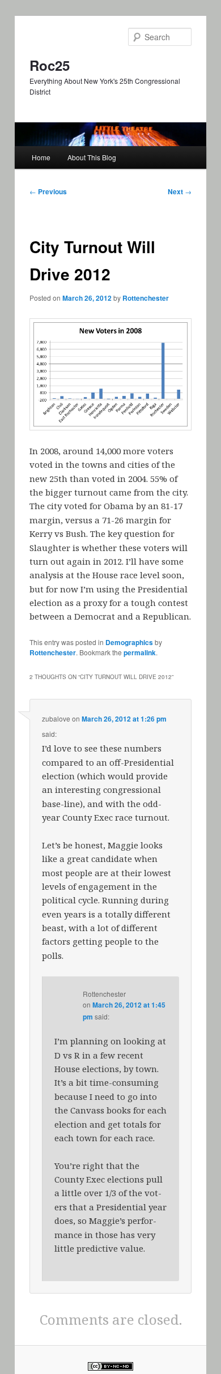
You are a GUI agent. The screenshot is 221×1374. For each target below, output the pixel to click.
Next (180, 191)
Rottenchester (145, 298)
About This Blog (91, 157)
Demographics (129, 642)
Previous (48, 191)
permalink (140, 652)
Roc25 (49, 65)
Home (41, 157)
